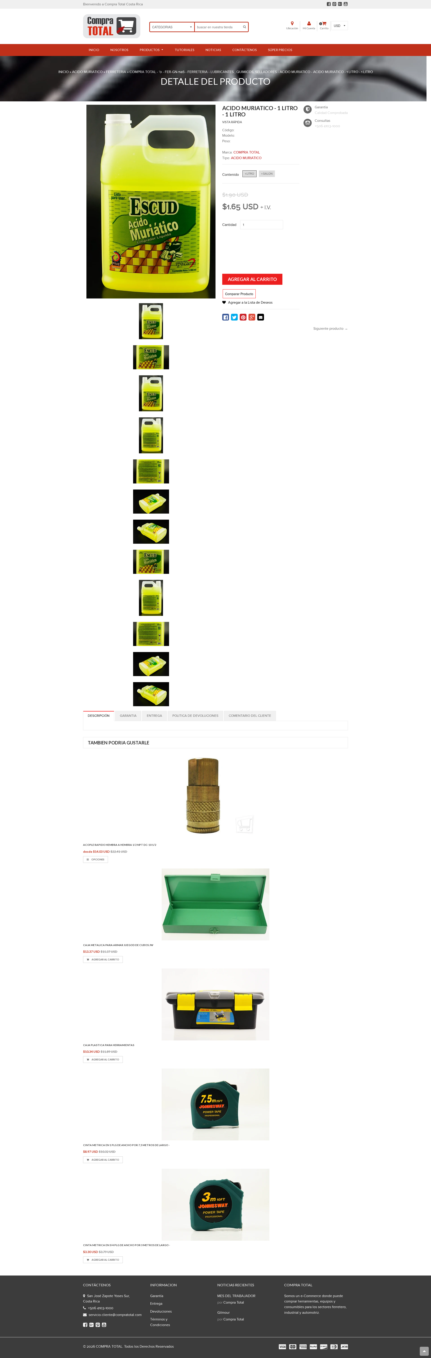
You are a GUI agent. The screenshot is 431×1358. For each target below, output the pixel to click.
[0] (225, 317)
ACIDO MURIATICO (87, 72)
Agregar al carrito (105, 959)
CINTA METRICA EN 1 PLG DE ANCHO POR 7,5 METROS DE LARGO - (126, 1145)
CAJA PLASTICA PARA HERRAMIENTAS (108, 1045)
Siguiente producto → (330, 329)
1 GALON (267, 174)
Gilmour (223, 1313)
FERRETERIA (116, 72)
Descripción (99, 716)
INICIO (63, 72)
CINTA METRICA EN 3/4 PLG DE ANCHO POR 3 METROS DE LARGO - (126, 1245)
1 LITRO (249, 174)
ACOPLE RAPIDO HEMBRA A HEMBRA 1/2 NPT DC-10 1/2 (119, 844)
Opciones (97, 859)
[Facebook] (329, 4)
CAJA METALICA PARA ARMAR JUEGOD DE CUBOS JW (118, 945)
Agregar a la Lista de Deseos (250, 303)
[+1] (251, 317)
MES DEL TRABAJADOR (236, 1296)
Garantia (128, 716)
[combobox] (218, 26)
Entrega (154, 716)
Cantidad (229, 225)
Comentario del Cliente (250, 716)
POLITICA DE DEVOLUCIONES (195, 716)
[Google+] (340, 4)
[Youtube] (345, 4)
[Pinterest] (334, 4)
